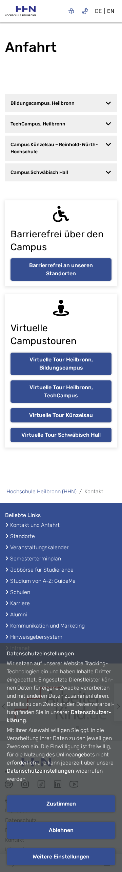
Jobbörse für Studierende (42, 570)
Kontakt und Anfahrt (35, 525)
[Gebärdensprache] (85, 10)
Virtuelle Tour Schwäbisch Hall (61, 435)
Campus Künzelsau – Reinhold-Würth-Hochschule (54, 148)
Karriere (20, 603)
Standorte (22, 536)
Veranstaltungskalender (39, 547)
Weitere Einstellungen (61, 856)
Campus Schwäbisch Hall (39, 172)
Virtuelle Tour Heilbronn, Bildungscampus (61, 363)
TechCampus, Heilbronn (38, 124)
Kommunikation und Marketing (47, 625)
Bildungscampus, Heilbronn (43, 103)
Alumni (18, 614)
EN (110, 11)
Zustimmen (61, 803)
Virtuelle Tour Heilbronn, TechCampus (61, 391)
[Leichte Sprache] (71, 10)
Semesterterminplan (35, 558)
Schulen (20, 592)
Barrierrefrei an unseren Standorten (61, 269)
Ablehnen (61, 830)
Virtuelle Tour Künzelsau (61, 415)
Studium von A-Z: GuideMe (43, 581)
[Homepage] (20, 13)
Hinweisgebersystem (36, 637)
